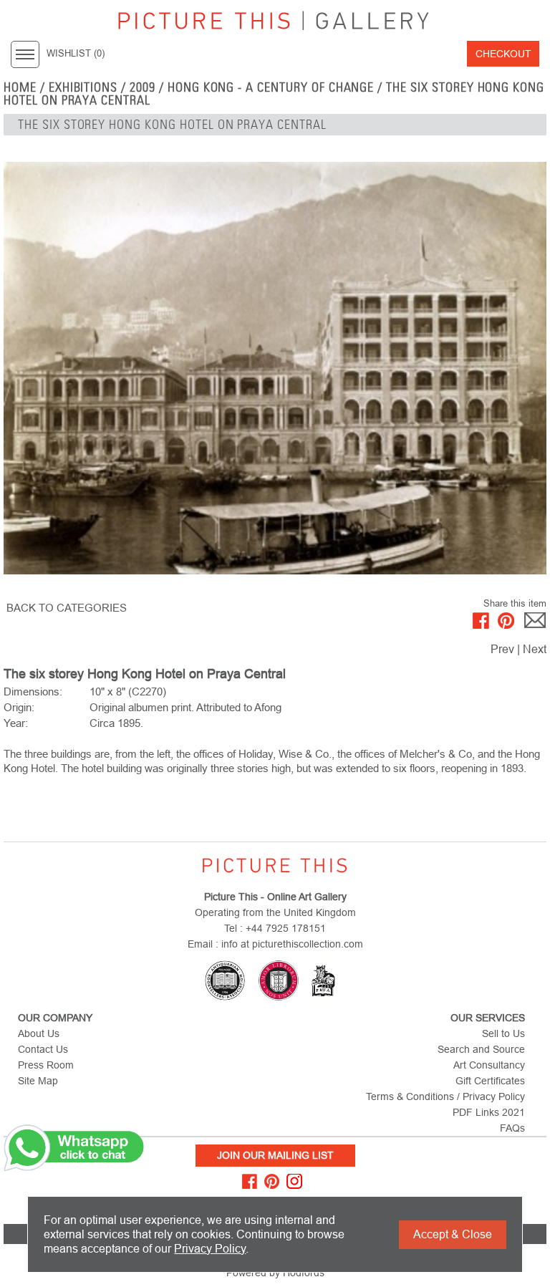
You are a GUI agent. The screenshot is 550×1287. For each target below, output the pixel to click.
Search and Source (481, 1049)
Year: (16, 723)
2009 (142, 87)
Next (534, 649)
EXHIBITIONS (83, 87)
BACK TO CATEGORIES (66, 608)
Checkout (503, 53)
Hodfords (303, 1272)
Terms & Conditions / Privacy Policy (445, 1096)
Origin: (19, 707)
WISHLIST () (76, 54)
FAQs (512, 1128)
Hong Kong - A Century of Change (271, 87)
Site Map (38, 1080)
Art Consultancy (489, 1065)
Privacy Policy (210, 1249)
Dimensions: (33, 691)
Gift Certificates (490, 1080)
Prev (502, 649)
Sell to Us (503, 1033)
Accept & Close (452, 1234)
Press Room (46, 1065)
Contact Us (43, 1049)
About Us (38, 1033)
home (20, 87)
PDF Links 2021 (489, 1112)
